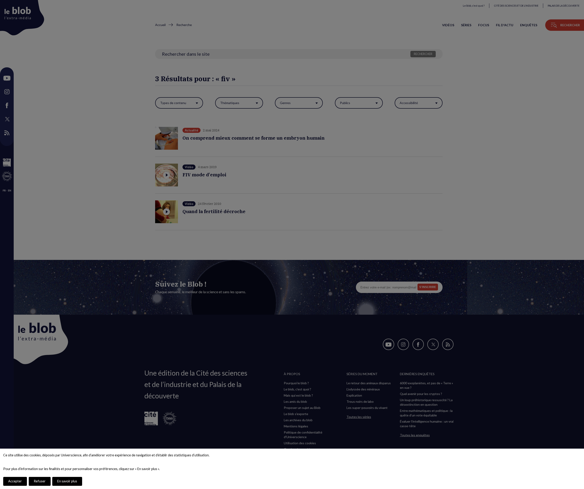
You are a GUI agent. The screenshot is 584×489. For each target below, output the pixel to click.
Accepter (15, 481)
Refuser (40, 481)
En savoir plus (67, 481)
